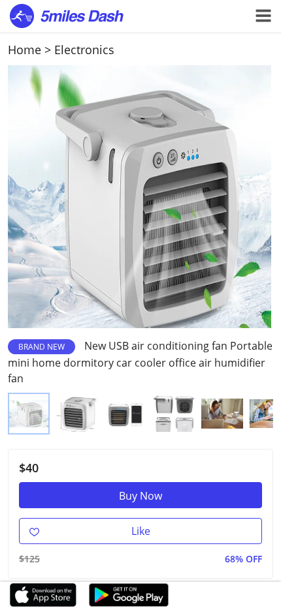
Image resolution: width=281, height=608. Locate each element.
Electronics (84, 49)
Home (24, 49)
